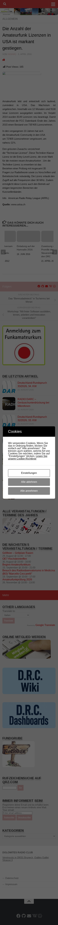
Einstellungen (29, 473)
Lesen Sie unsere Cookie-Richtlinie (27, 457)
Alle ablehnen (29, 482)
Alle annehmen (29, 490)
